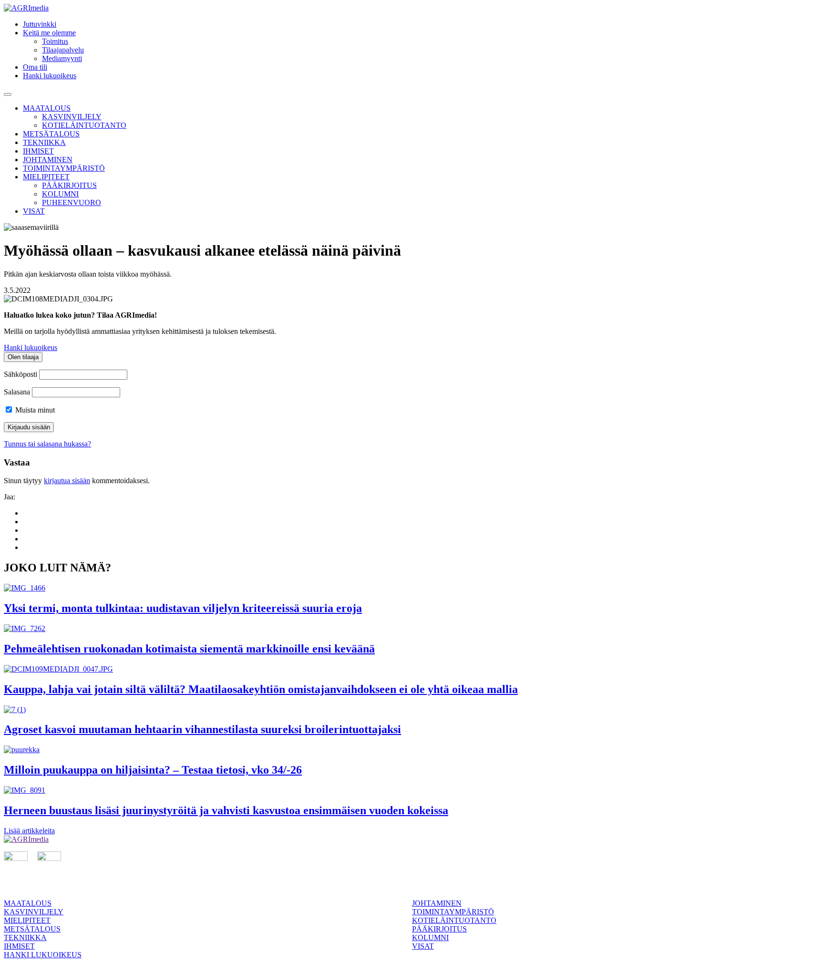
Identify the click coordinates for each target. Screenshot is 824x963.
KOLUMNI (60, 194)
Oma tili (35, 67)
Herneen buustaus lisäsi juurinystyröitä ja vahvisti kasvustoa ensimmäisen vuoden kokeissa (226, 810)
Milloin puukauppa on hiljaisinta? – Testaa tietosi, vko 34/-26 (153, 770)
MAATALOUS (47, 108)
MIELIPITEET (46, 177)
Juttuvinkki (39, 24)
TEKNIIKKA (44, 142)
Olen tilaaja (23, 357)
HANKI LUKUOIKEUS (43, 955)
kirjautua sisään (67, 480)
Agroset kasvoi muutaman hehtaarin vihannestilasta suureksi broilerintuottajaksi (202, 729)
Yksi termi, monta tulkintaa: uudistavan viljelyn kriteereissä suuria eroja (183, 608)
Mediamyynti (62, 58)
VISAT (34, 211)
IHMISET (38, 151)
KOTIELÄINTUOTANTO (84, 125)
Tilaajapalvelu (63, 50)
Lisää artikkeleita (29, 831)
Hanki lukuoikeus (49, 76)
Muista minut (34, 410)
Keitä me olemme (49, 33)
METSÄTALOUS (51, 134)
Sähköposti (20, 374)
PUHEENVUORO (71, 202)
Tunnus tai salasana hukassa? (47, 444)
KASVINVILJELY (72, 117)
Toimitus (55, 41)
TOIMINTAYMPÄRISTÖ (64, 168)
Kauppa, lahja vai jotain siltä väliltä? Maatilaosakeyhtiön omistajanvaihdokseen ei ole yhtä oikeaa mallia (261, 689)
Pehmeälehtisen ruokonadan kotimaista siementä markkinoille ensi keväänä (189, 648)
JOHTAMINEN (47, 159)
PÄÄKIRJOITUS (69, 185)
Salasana (17, 392)
